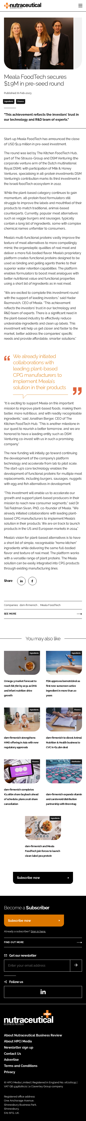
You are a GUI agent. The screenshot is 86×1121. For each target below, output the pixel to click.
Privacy (9, 1072)
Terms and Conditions (20, 1066)
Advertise (11, 1060)
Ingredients (8, 101)
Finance (20, 101)
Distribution (76, 762)
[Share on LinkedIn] (21, 581)
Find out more (14, 942)
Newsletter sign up (18, 1047)
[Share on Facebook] (32, 581)
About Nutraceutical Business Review (33, 1035)
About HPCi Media (18, 1041)
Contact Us (12, 1054)
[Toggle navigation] (80, 6)
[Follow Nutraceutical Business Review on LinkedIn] (43, 993)
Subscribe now (28, 878)
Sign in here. (38, 931)
